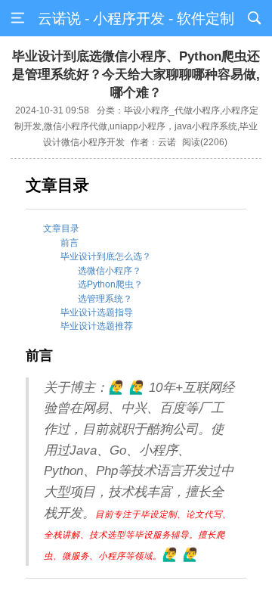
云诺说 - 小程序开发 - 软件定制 (136, 18)
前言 (69, 242)
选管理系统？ (105, 298)
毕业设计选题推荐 (96, 326)
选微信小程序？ (109, 270)
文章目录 (61, 228)
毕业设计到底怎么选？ (105, 256)
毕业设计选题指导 (96, 312)
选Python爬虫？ (110, 284)
